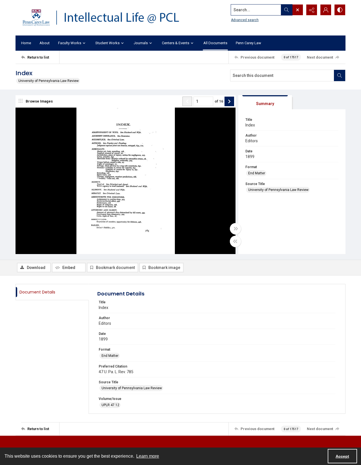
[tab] (265, 102)
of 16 (219, 101)
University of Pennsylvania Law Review (48, 81)
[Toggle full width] (235, 228)
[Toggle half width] (235, 241)
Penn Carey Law (248, 43)
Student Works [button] (107, 43)
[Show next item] (229, 101)
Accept (342, 456)
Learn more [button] (147, 456)
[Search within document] (339, 75)
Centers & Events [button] (175, 43)
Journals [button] (141, 43)
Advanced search (245, 20)
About (44, 43)
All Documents (215, 43)
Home (26, 43)
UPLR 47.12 (110, 405)
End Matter (256, 173)
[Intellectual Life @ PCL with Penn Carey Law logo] (105, 17)
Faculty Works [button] (69, 43)
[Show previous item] (187, 101)
